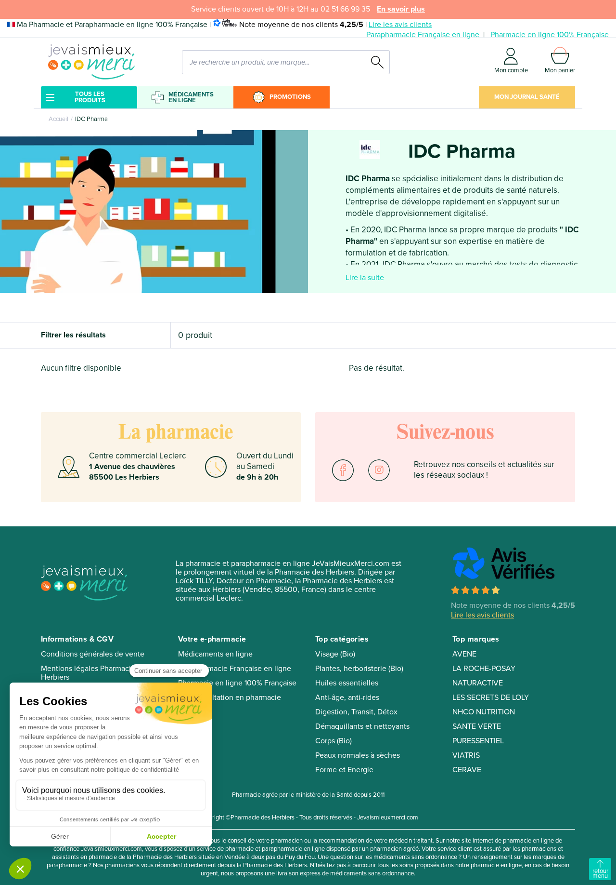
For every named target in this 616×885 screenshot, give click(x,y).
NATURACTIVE (477, 683)
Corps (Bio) (333, 741)
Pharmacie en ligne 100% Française (549, 35)
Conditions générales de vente (92, 654)
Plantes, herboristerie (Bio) (359, 668)
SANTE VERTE (476, 726)
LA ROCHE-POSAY (483, 668)
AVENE (464, 654)
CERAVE (466, 770)
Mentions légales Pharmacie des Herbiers (95, 673)
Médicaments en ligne (191, 97)
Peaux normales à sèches (357, 755)
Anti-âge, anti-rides (347, 697)
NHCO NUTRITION (483, 712)
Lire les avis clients (400, 24)
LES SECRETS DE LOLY (490, 697)
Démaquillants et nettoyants (362, 726)
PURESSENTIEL (478, 741)
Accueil (58, 119)
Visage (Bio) (335, 654)
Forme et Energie (344, 770)
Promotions (290, 97)
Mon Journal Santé (527, 97)
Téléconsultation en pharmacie (229, 697)
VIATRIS (466, 755)
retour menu (600, 873)
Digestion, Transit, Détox (356, 712)
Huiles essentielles (346, 683)
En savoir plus (401, 9)
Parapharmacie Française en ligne (422, 35)
